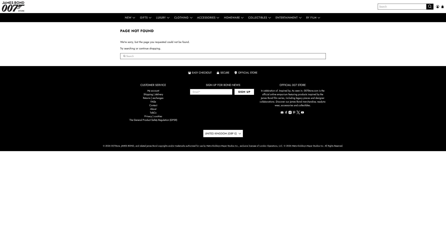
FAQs (153, 101)
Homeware (232, 18)
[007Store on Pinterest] (294, 113)
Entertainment (287, 18)
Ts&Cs (153, 112)
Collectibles (257, 18)
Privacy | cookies (153, 116)
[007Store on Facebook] (286, 113)
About (153, 109)
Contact (153, 105)
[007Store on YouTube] (302, 113)
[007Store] (13, 6)
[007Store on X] (298, 113)
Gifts (144, 18)
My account (153, 90)
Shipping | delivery (153, 94)
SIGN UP (244, 92)
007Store (115, 145)
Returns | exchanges (153, 98)
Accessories (206, 18)
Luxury (161, 18)
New (128, 18)
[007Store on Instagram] (290, 113)
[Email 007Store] (282, 113)
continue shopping (149, 48)
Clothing (181, 18)
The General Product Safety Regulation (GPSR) (153, 120)
